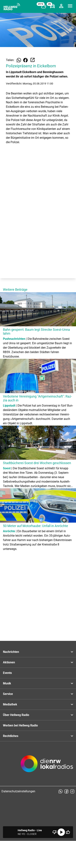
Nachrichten (11, 652)
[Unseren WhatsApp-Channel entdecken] (60, 791)
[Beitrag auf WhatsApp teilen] (19, 60)
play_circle (61, 832)
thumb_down (54, 832)
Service (8, 694)
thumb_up (68, 832)
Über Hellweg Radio (16, 715)
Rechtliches (10, 736)
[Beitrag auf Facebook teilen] (25, 60)
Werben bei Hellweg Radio (20, 725)
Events (7, 673)
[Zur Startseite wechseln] (12, 6)
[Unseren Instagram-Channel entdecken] (72, 791)
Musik (7, 683)
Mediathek (10, 704)
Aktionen (9, 662)
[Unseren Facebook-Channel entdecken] (66, 791)
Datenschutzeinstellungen (18, 791)
